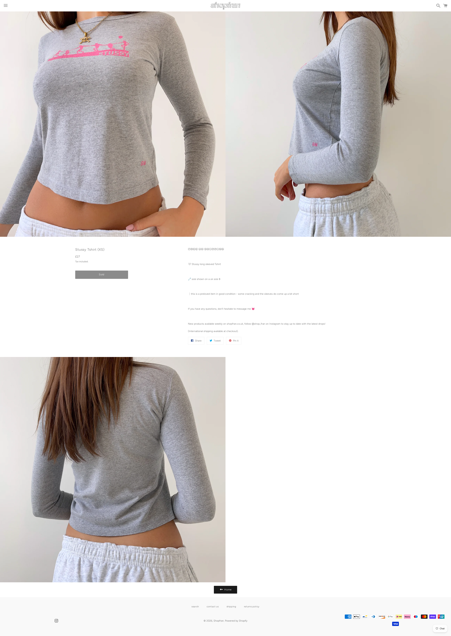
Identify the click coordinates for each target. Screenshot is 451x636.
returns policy (252, 606)
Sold (101, 274)
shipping (231, 606)
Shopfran (219, 620)
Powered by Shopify (236, 620)
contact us (213, 606)
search (195, 606)
